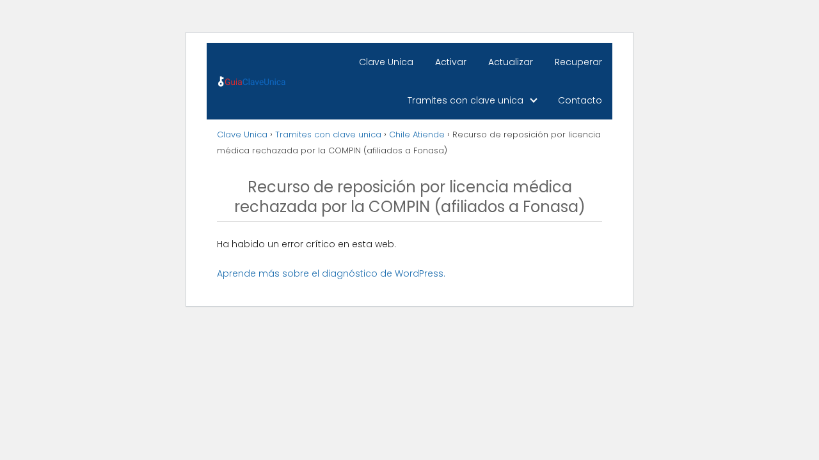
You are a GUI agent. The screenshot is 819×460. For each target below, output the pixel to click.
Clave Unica (386, 62)
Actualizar (510, 62)
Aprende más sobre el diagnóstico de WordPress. (331, 273)
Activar (450, 62)
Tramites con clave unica (465, 100)
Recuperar (578, 62)
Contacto (580, 100)
